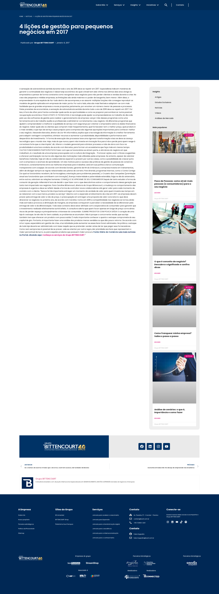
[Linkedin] (150, 446)
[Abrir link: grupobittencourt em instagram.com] (167, 522)
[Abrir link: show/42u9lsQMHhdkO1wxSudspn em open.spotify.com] (185, 522)
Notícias (29, 16)
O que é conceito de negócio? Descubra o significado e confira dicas (171, 264)
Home (21, 16)
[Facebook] (141, 446)
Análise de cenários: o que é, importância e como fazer (169, 411)
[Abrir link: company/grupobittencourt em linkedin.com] (172, 522)
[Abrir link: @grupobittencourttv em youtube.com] (177, 522)
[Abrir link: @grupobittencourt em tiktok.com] (181, 522)
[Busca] (166, 5)
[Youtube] (166, 446)
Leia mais (157, 193)
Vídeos (158, 113)
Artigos (158, 97)
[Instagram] (158, 446)
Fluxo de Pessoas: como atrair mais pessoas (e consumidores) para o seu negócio (173, 184)
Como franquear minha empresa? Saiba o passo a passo (173, 335)
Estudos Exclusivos (163, 102)
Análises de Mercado (164, 118)
